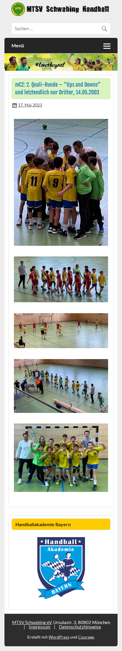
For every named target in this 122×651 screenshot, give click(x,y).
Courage (86, 636)
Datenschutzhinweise (80, 626)
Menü (18, 45)
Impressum (39, 626)
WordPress (59, 636)
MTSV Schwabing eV (32, 622)
